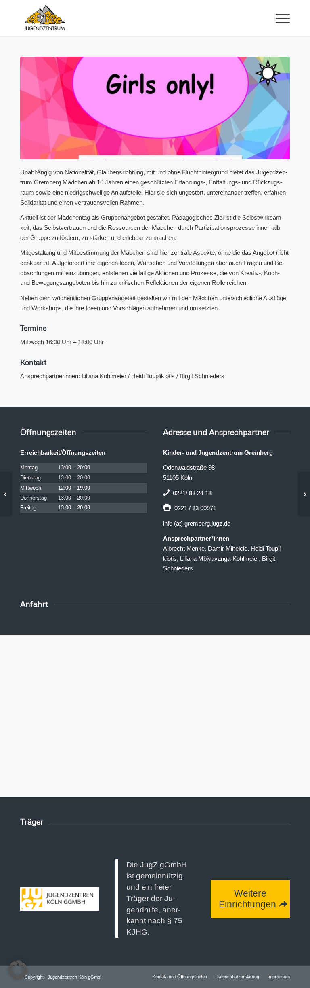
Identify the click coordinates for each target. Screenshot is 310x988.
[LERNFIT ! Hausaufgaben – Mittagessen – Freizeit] (6, 494)
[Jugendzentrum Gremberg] (44, 18)
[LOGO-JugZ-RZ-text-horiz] (59, 899)
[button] (18, 970)
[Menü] (279, 18)
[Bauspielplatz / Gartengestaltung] (303, 494)
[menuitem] (279, 18)
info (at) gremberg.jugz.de (196, 523)
